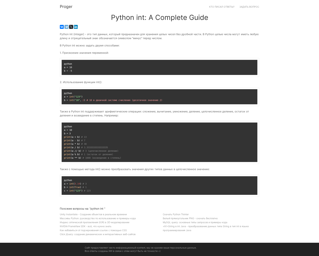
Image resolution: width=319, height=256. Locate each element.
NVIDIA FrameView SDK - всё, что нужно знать (85, 226)
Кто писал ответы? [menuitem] (221, 6)
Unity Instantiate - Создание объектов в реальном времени (93, 214)
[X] (71, 27)
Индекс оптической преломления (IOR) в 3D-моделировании (94, 222)
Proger (66, 6)
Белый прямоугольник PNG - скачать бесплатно (190, 218)
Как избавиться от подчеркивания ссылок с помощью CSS (93, 230)
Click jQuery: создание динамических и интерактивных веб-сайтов (98, 234)
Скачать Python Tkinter (176, 214)
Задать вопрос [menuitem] (249, 6)
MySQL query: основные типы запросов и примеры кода (195, 222)
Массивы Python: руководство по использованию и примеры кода (98, 218)
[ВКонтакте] (62, 27)
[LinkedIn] (76, 27)
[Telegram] (66, 27)
